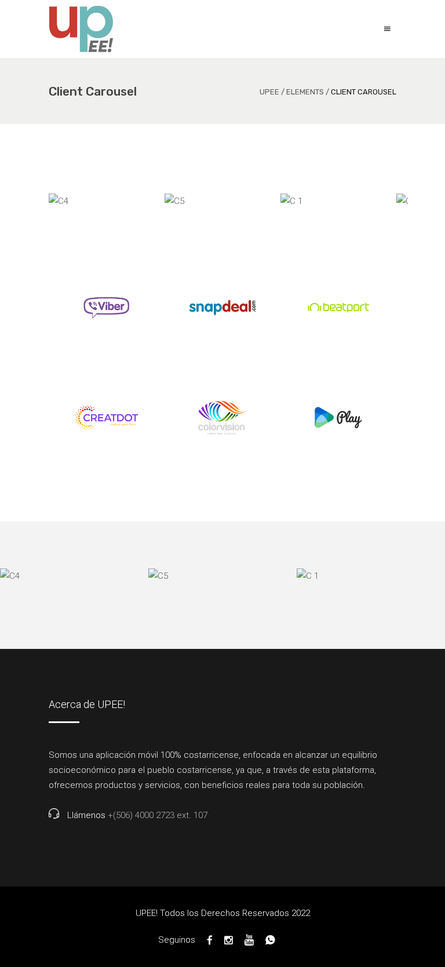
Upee (269, 92)
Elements (305, 92)
